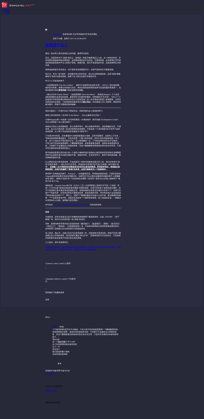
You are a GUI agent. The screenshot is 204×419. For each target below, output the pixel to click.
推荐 (7, 12)
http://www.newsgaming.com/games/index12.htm (71, 205)
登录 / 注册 (49, 373)
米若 (54, 327)
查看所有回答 (51, 391)
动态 (7, 10)
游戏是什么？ (56, 45)
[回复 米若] (91, 359)
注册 (3, 10)
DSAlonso (57, 34)
